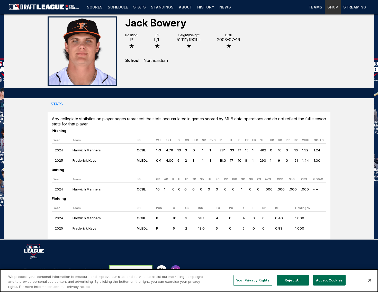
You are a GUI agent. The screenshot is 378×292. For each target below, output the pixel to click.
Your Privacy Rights (252, 280)
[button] (57, 104)
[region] (189, 280)
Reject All (293, 280)
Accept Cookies (329, 280)
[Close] (369, 280)
